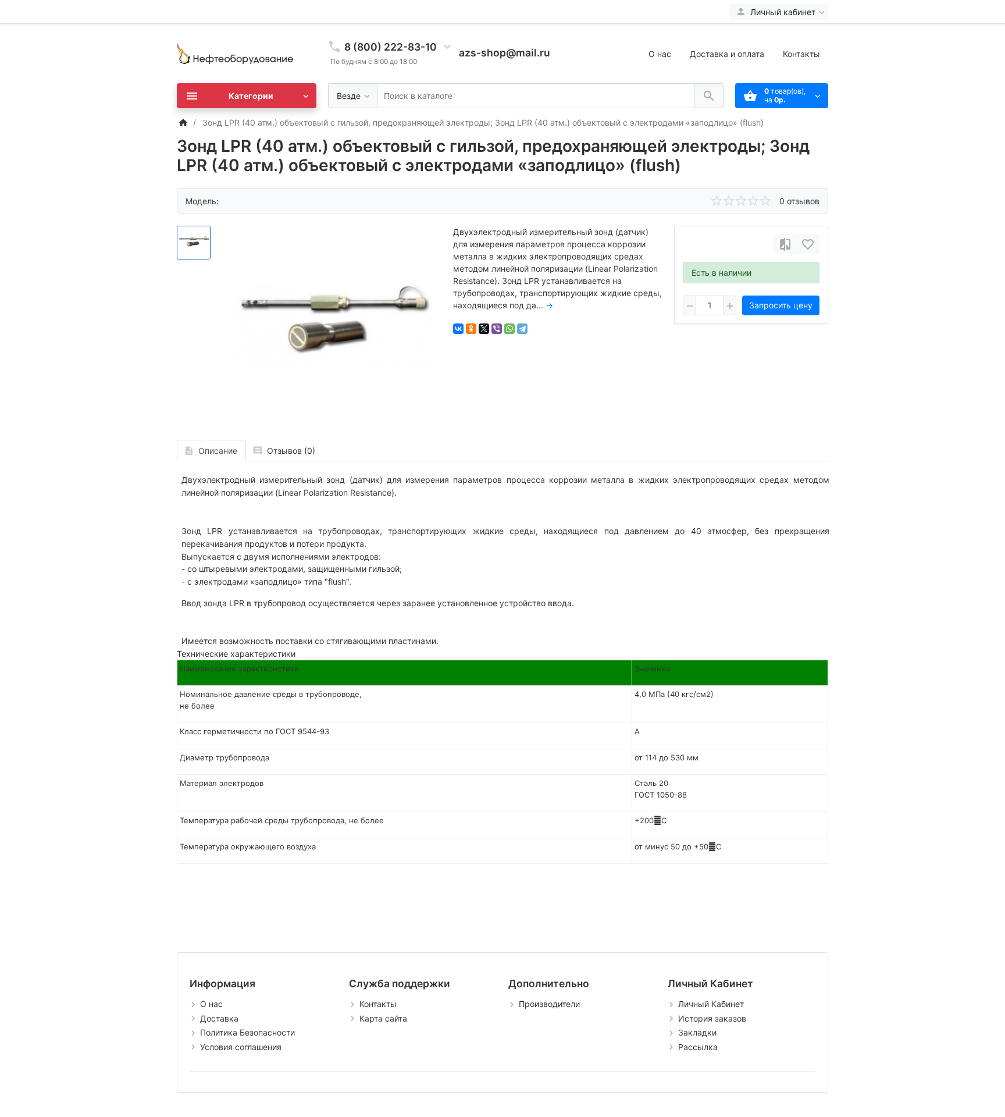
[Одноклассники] (471, 328)
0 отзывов (799, 201)
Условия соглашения (240, 1047)
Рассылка (698, 1047)
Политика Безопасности (247, 1032)
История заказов (712, 1018)
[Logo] (235, 53)
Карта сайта (383, 1018)
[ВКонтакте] (458, 328)
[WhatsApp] (509, 328)
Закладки (697, 1032)
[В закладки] (807, 244)
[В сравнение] (785, 244)
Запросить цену (780, 305)
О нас (659, 54)
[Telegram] (522, 328)
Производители (549, 1004)
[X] (484, 328)
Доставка (219, 1018)
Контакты (801, 54)
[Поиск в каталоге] (709, 95)
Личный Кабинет (711, 1004)
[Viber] (496, 328)
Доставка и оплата (727, 54)
